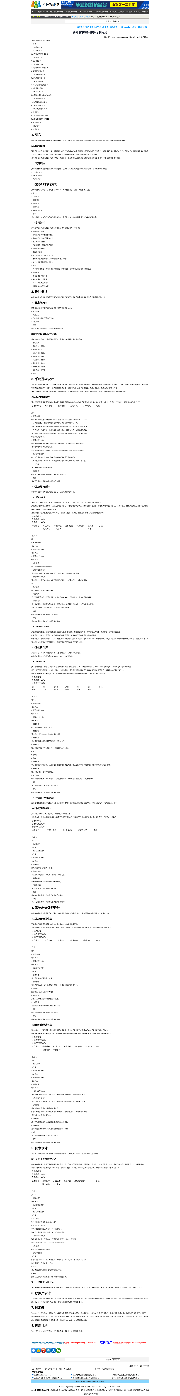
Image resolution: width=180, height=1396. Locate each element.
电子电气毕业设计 (56, 12)
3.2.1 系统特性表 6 (38, 81)
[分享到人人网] (53, 1350)
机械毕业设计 (43, 12)
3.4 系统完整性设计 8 (38, 98)
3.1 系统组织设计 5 (38, 75)
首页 (92, 17)
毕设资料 (129, 12)
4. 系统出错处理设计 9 (39, 102)
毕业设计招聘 (98, 1381)
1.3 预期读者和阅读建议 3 (40, 54)
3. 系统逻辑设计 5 (37, 71)
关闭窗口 (145, 1366)
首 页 (34, 12)
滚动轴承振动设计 (108, 1369)
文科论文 (121, 12)
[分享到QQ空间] (38, 1350)
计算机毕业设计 (71, 12)
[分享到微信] (58, 1350)
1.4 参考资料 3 (36, 57)
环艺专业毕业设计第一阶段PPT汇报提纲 (57, 1369)
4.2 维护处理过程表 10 (39, 109)
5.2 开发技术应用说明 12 (40, 119)
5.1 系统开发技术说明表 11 (40, 116)
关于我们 (80, 1381)
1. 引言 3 (34, 44)
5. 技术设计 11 (36, 112)
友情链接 (88, 1381)
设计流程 (145, 12)
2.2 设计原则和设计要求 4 (40, 68)
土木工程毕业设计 (86, 12)
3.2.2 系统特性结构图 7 (39, 85)
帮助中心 (137, 12)
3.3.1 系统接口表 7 (38, 92)
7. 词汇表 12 (35, 126)
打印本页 (135, 1366)
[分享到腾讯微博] (48, 1350)
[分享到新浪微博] (43, 1350)
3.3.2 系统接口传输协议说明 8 (41, 95)
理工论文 (113, 12)
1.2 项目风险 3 (36, 51)
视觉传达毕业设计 (101, 12)
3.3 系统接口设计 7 (38, 88)
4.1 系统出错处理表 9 (38, 105)
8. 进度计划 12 (36, 129)
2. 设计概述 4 (36, 61)
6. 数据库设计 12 (37, 122)
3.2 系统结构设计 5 (38, 78)
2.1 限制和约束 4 (37, 64)
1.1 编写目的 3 (36, 47)
